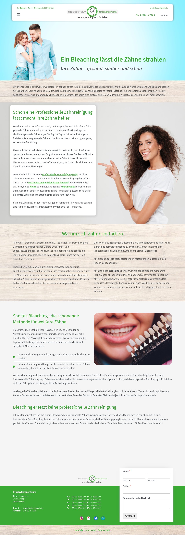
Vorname (126, 480)
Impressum (90, 530)
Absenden (130, 515)
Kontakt (164, 14)
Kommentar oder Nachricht (137, 497)
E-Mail (127, 486)
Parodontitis (68, 186)
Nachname (152, 480)
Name (126, 471)
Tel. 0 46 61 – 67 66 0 (145, 14)
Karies (33, 186)
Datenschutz (104, 530)
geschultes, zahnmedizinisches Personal (48, 182)
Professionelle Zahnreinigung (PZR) (59, 174)
